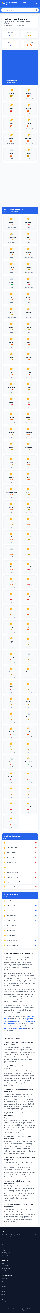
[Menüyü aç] (36, 3)
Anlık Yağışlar (5, 1253)
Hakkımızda (5, 1266)
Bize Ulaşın (4, 1271)
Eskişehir (4, 1302)
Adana (3, 1294)
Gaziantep (4, 1297)
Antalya (3, 1286)
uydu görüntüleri (18, 1028)
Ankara (3, 1281)
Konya (3, 1299)
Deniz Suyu (4, 1255)
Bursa (3, 1289)
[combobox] (20, 10)
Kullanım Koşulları (7, 1268)
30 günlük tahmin (17, 1021)
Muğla (3, 1291)
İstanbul (4, 1278)
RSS (2, 1263)
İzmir (3, 1284)
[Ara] (36, 10)
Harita (3, 1247)
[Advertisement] (20, 66)
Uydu (3, 1250)
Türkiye (3, 1245)
